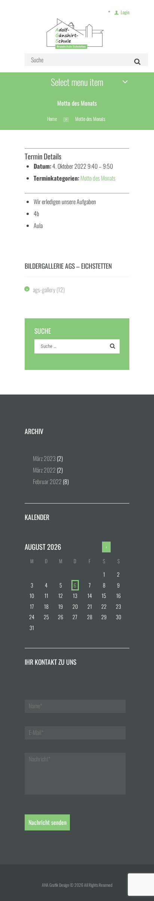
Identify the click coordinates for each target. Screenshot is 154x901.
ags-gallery (44, 289)
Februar (47, 481)
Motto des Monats (98, 178)
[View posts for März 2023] (106, 547)
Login (125, 12)
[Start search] (136, 61)
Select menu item (77, 81)
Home (52, 118)
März (44, 458)
